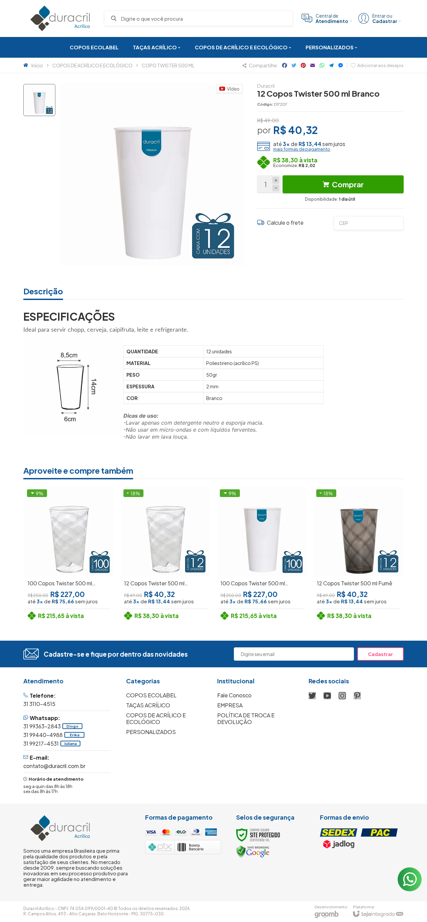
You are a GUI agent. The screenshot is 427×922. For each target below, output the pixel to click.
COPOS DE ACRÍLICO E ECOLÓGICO (92, 65)
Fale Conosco (234, 695)
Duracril (266, 85)
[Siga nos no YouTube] (327, 695)
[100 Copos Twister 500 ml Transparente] (69, 555)
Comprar (348, 184)
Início (37, 65)
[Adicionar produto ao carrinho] (81, 584)
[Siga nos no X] (312, 695)
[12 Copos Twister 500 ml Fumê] (358, 555)
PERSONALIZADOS (151, 731)
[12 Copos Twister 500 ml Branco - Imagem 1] (39, 100)
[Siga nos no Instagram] (342, 695)
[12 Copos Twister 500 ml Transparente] (165, 555)
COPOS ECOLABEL (151, 695)
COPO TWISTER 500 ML (168, 65)
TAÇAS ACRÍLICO (148, 705)
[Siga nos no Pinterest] (357, 695)
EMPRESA (230, 705)
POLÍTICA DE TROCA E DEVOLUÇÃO (246, 718)
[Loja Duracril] (60, 18)
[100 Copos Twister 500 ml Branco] (262, 555)
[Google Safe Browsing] (253, 851)
